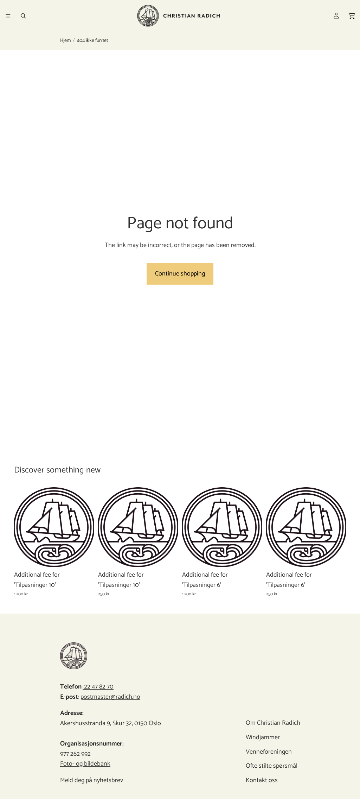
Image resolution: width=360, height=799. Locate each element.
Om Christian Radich (272, 723)
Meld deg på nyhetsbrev (91, 780)
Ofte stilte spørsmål (271, 766)
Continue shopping (180, 273)
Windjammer (262, 737)
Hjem (65, 40)
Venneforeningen (268, 752)
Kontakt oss (261, 780)
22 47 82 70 (98, 686)
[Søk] (23, 16)
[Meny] (8, 16)
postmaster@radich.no (110, 697)
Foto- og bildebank (85, 764)
